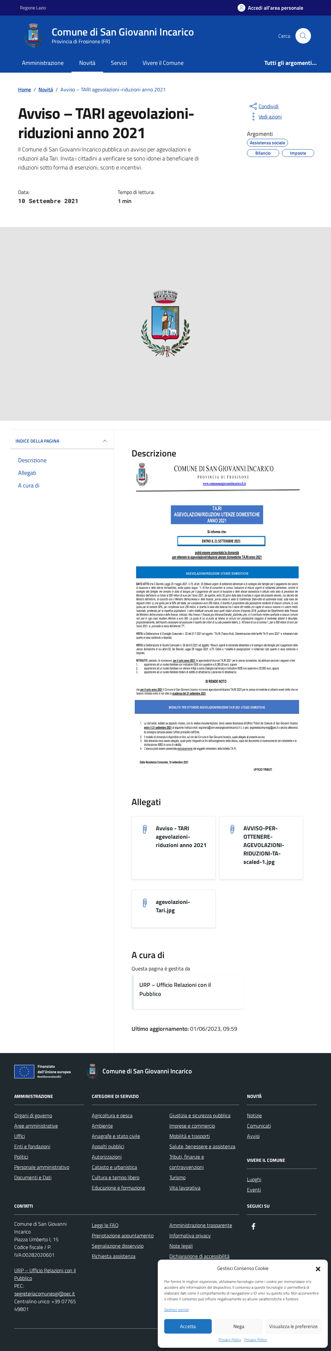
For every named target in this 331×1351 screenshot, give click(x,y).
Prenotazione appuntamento (123, 1235)
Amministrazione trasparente (200, 1225)
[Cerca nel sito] (303, 36)
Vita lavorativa (184, 1188)
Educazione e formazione (118, 1188)
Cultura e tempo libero (115, 1177)
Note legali (181, 1246)
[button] (318, 1268)
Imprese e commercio (192, 1126)
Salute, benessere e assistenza (202, 1146)
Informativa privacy (190, 1235)
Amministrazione (43, 62)
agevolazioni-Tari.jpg (173, 906)
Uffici (19, 1136)
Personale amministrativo (41, 1167)
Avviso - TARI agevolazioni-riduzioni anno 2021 (181, 836)
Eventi (254, 1189)
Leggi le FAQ (105, 1225)
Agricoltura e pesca (112, 1115)
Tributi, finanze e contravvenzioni (186, 1162)
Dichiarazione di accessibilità (199, 1256)
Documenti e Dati (32, 1177)
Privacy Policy (230, 1340)
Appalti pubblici (108, 1146)
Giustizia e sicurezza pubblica (199, 1115)
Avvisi (253, 1136)
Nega (238, 1326)
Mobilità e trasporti (189, 1136)
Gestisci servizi (176, 1310)
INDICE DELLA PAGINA (37, 440)
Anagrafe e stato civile (116, 1136)
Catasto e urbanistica (114, 1167)
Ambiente (102, 1126)
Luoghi (254, 1179)
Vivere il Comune (163, 62)
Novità (87, 62)
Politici (21, 1157)
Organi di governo (33, 1115)
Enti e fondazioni (32, 1146)
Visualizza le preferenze (293, 1326)
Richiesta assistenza (113, 1256)
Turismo (177, 1177)
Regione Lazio (33, 7)
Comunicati (259, 1126)
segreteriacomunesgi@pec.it (44, 1293)
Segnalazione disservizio (118, 1246)
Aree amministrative (36, 1126)
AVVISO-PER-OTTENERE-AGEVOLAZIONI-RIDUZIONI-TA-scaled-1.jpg (263, 845)
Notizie (254, 1115)
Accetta (188, 1326)
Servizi (119, 62)
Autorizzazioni (107, 1157)
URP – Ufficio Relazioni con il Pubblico (175, 989)
